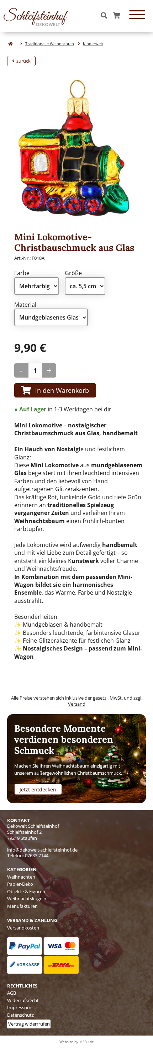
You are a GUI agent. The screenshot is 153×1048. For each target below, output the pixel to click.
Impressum (19, 1007)
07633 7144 (36, 855)
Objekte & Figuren (26, 891)
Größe (73, 273)
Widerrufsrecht (23, 1000)
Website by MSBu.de (76, 1041)
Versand (76, 704)
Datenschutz (20, 1015)
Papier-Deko (20, 884)
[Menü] (137, 16)
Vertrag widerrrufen (29, 1024)
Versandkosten (23, 928)
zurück (22, 61)
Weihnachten (21, 877)
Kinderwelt (93, 43)
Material (25, 305)
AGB (11, 993)
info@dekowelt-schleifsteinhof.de (42, 850)
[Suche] (104, 16)
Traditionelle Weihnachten (49, 43)
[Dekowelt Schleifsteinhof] (36, 16)
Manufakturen (22, 906)
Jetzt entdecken (38, 789)
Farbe (22, 273)
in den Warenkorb (62, 390)
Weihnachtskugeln (26, 898)
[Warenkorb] (116, 16)
